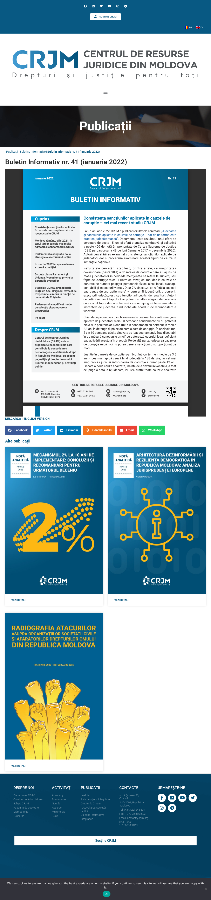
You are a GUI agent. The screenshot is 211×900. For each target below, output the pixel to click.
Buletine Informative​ (33, 151)
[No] (206, 889)
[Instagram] (118, 6)
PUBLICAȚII (90, 787)
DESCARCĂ (13, 419)
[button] (105, 91)
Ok (106, 893)
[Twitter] (101, 6)
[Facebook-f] (162, 798)
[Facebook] (85, 6)
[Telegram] (126, 6)
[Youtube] (110, 6)
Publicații (12, 151)
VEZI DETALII (18, 600)
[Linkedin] (93, 6)
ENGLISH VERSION (36, 419)
